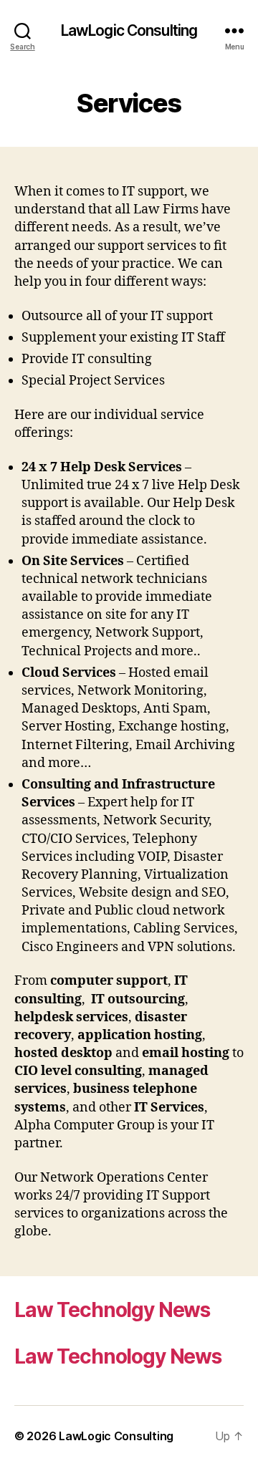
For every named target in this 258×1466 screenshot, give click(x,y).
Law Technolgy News (112, 1310)
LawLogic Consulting (129, 30)
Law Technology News (117, 1356)
